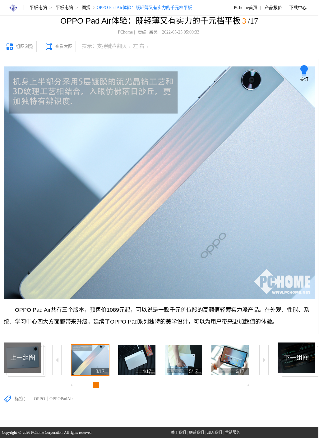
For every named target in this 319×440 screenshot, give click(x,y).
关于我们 (178, 432)
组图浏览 (24, 46)
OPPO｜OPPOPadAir (53, 399)
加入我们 (214, 432)
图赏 (86, 7)
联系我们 (196, 432)
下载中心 (298, 7)
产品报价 (273, 7)
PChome (125, 32)
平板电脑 (38, 7)
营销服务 (232, 432)
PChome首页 (245, 7)
